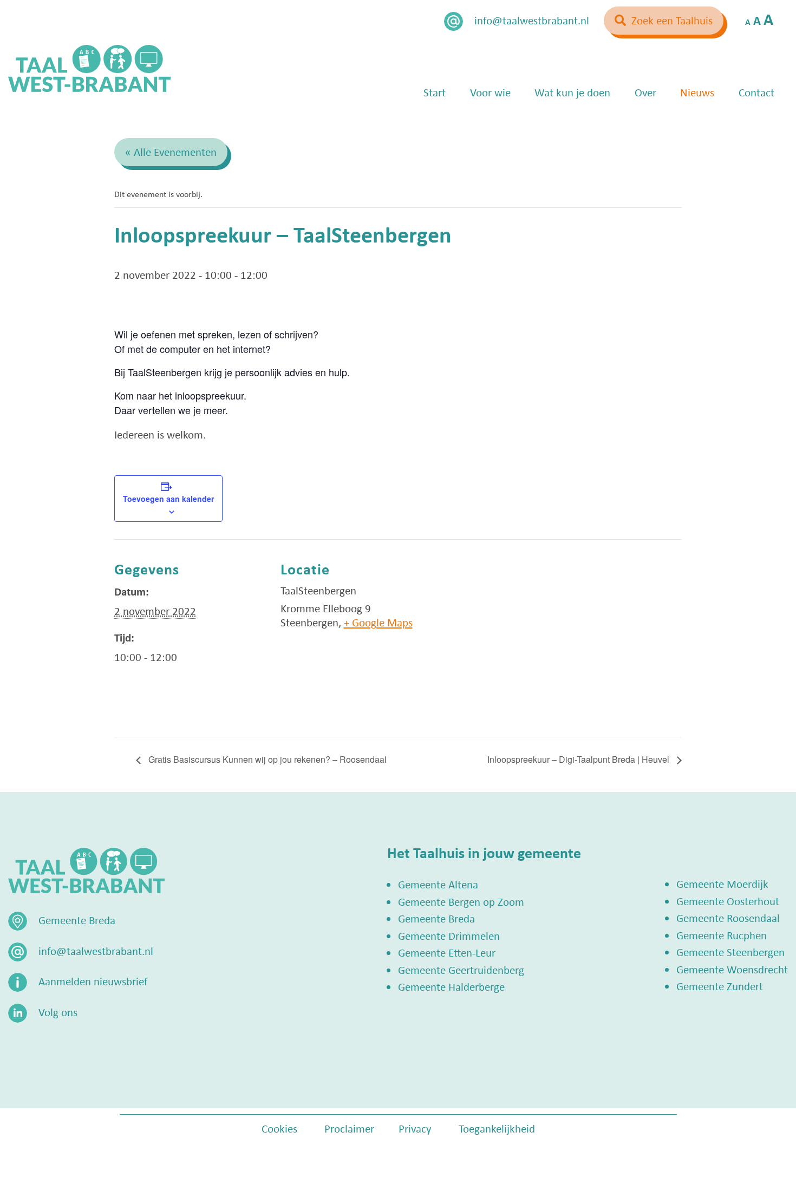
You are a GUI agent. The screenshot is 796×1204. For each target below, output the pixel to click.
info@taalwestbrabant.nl (531, 20)
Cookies (279, 1128)
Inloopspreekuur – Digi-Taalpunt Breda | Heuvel (579, 759)
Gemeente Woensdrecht (732, 969)
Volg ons (57, 1011)
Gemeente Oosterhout (727, 900)
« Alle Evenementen (171, 151)
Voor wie (490, 92)
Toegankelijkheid (497, 1128)
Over (645, 92)
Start (434, 92)
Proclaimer (349, 1128)
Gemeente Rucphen (721, 935)
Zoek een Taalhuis (672, 20)
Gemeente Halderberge (451, 986)
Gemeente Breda (436, 918)
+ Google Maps (378, 622)
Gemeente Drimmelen (449, 935)
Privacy (415, 1128)
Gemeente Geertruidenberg (461, 969)
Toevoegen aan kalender (168, 498)
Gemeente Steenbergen (730, 951)
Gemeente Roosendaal (728, 917)
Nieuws (697, 92)
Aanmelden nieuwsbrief (92, 981)
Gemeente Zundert (719, 985)
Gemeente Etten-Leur (446, 952)
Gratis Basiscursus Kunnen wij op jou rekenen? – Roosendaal (266, 759)
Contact (756, 92)
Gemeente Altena (438, 884)
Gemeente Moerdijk (722, 883)
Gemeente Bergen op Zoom (461, 901)
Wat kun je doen (572, 92)
